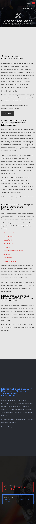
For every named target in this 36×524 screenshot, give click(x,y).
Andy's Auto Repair (18, 20)
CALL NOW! (7, 113)
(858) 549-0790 (27, 8)
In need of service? (16, 499)
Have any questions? (15, 487)
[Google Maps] (2, 8)
